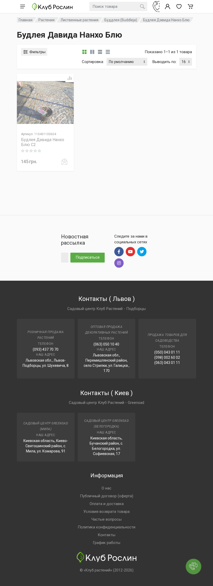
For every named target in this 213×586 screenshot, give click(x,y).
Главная (25, 20)
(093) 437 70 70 (45, 349)
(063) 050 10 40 (106, 344)
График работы (106, 542)
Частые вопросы (106, 519)
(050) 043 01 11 (167, 352)
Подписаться (87, 257)
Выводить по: (164, 61)
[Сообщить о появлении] (64, 161)
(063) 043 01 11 (167, 363)
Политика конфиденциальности (106, 527)
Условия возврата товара (106, 511)
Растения (46, 20)
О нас (106, 488)
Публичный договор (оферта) (106, 496)
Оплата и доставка (107, 503)
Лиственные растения (79, 20)
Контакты (106, 535)
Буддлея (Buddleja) (120, 20)
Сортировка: (93, 61)
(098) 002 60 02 (167, 357)
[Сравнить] (69, 78)
